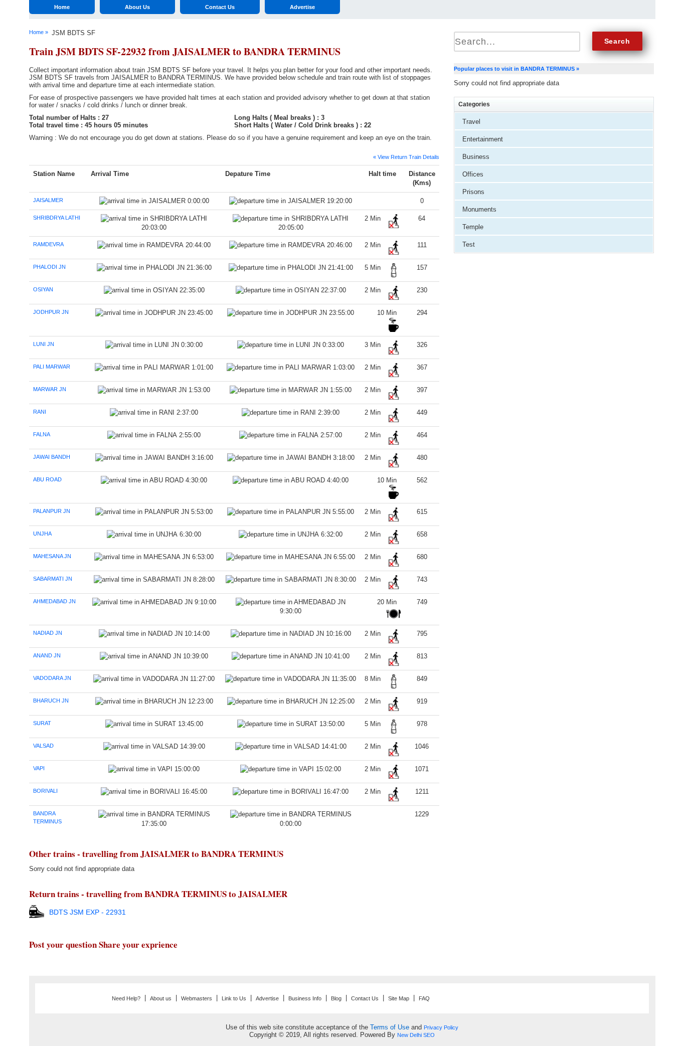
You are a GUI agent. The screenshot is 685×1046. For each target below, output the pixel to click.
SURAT (42, 723)
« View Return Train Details (406, 157)
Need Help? (126, 998)
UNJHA (42, 534)
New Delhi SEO (416, 1035)
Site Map (398, 998)
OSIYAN (43, 289)
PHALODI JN (49, 267)
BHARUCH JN (51, 701)
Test (468, 244)
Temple (472, 227)
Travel (471, 121)
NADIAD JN (47, 633)
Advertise (302, 7)
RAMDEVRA (48, 244)
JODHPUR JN (51, 312)
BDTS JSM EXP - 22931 (87, 912)
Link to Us (234, 998)
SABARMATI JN (52, 579)
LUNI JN (43, 344)
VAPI (39, 768)
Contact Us (220, 7)
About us (161, 998)
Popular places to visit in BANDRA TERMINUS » (516, 69)
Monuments (479, 209)
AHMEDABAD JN (54, 601)
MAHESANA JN (52, 556)
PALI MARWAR (51, 367)
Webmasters (196, 998)
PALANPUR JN (51, 511)
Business (475, 156)
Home (62, 7)
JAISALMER (48, 200)
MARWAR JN (49, 389)
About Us (137, 7)
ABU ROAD (47, 479)
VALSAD (43, 746)
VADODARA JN (52, 678)
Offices (472, 174)
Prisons (473, 192)
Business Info (304, 998)
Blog (336, 998)
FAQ (424, 998)
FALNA (41, 434)
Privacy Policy (441, 1027)
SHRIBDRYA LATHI (56, 218)
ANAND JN (47, 655)
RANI (39, 412)
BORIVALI (45, 791)
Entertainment (482, 139)
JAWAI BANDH (51, 457)
